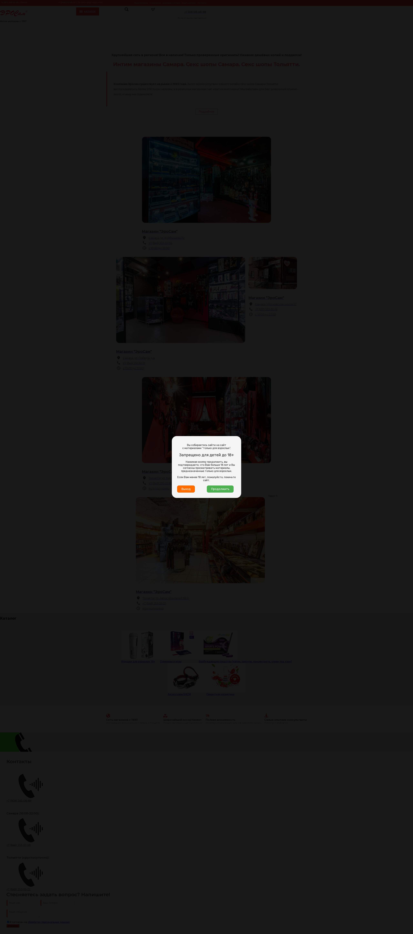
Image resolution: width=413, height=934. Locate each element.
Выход (186, 489)
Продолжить (220, 489)
